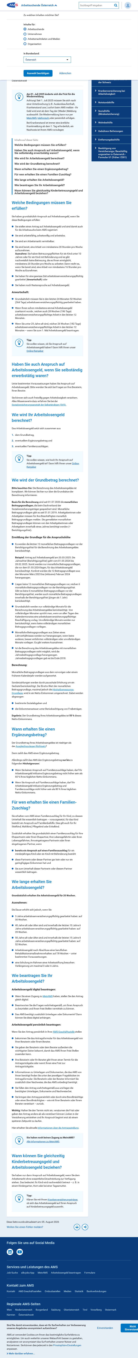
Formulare (89, 1272)
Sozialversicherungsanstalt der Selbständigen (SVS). (39, 404)
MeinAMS (32, 118)
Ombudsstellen (52, 1291)
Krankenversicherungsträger (62, 1199)
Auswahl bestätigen (38, 73)
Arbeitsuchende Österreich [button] (37, 5)
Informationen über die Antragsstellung (58, 1127)
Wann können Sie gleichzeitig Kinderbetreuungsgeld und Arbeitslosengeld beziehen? (48, 192)
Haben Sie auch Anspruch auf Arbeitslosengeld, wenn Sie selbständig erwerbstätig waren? (47, 152)
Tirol (85, 1309)
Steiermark (110, 1309)
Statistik (79, 1291)
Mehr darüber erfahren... (22, 1353)
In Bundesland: (32, 53)
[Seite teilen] (85, 1227)
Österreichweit (26, 1314)
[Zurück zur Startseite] (13, 5)
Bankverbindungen (96, 1291)
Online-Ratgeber (35, 351)
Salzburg (55, 1309)
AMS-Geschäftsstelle (64, 1031)
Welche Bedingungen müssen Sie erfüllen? (40, 145)
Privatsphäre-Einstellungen (67, 1345)
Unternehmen (35, 34)
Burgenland (42, 1309)
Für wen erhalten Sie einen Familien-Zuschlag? (42, 174)
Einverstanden (105, 1327)
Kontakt (11, 1291)
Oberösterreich (71, 1309)
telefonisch (43, 118)
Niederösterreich (23, 1309)
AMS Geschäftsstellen (30, 1291)
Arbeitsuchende (36, 29)
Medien (67, 1291)
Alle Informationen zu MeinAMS (43, 1141)
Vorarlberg (96, 1309)
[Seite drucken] (77, 1227)
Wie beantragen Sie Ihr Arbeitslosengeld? (39, 185)
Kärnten (11, 1314)
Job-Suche (12, 1272)
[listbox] (47, 60)
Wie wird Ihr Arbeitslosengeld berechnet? (39, 158)
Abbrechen (65, 73)
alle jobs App (27, 1272)
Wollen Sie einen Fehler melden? (25, 1227)
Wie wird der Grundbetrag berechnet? (37, 163)
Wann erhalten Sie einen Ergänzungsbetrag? (41, 169)
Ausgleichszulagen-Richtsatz (31, 746)
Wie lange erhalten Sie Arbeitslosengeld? (39, 179)
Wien (9, 1309)
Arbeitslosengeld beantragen (66, 1272)
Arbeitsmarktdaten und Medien (44, 39)
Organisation (34, 44)
